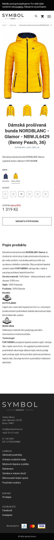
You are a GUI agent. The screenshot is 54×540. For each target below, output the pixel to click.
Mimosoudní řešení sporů (15, 478)
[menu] (49, 16)
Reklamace (7, 468)
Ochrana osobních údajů (14, 459)
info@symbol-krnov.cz (12, 429)
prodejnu (19, 7)
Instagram (7, 515)
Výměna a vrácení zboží (14, 473)
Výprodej (13, 25)
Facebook (7, 510)
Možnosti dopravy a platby (15, 464)
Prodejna (6, 497)
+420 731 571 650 (10, 433)
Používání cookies (11, 482)
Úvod (4, 25)
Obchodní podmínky (12, 454)
